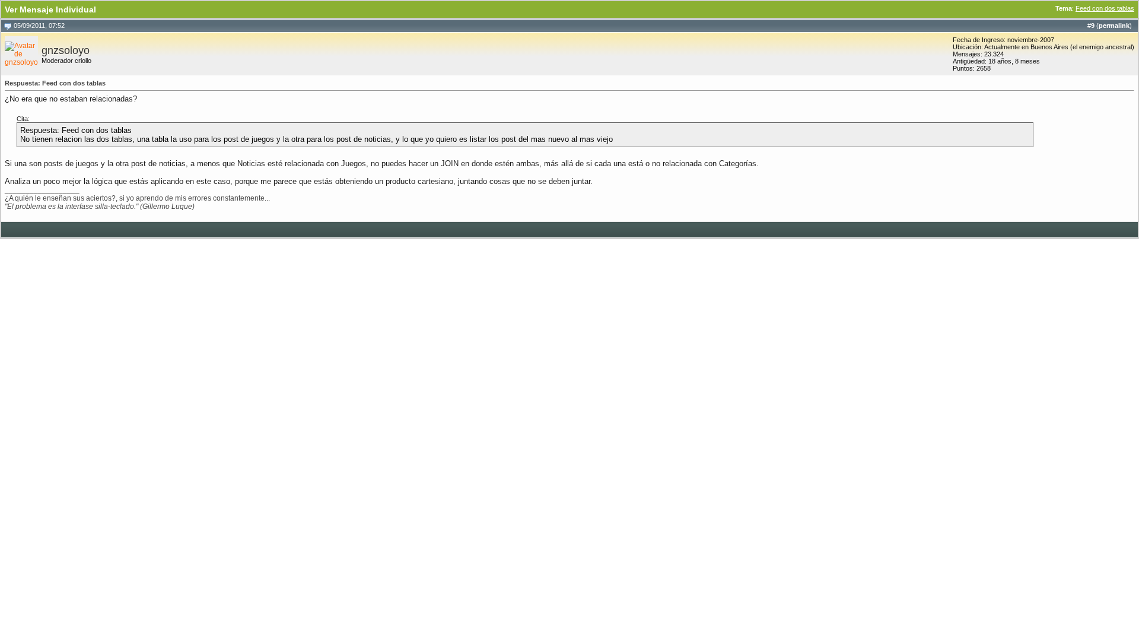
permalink (1114, 25)
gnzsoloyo (66, 50)
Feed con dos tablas (1105, 8)
